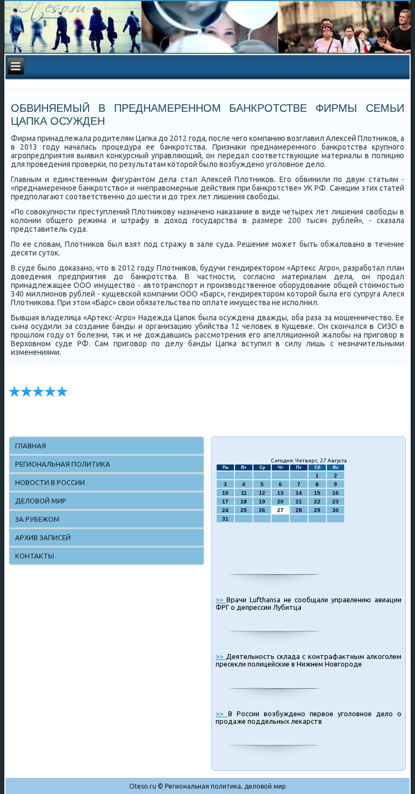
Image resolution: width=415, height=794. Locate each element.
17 (225, 501)
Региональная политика (62, 464)
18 (243, 501)
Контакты (34, 556)
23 (335, 501)
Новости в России (50, 482)
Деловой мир (40, 500)
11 (244, 493)
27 (280, 510)
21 (299, 501)
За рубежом (37, 519)
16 (335, 493)
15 (317, 493)
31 (225, 519)
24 (225, 510)
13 (280, 493)
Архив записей (43, 537)
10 (225, 493)
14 (299, 493)
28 (299, 510)
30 (335, 510)
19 (262, 501)
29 (317, 510)
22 (317, 501)
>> (221, 599)
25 (243, 510)
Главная (30, 445)
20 (280, 501)
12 (262, 493)
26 (262, 510)
